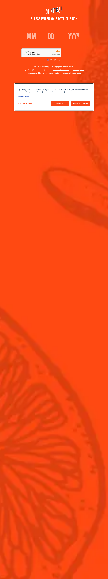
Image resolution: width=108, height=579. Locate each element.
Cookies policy (23, 96)
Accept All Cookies (80, 103)
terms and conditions (61, 70)
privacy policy (78, 70)
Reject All (60, 103)
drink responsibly (73, 73)
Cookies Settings (25, 103)
